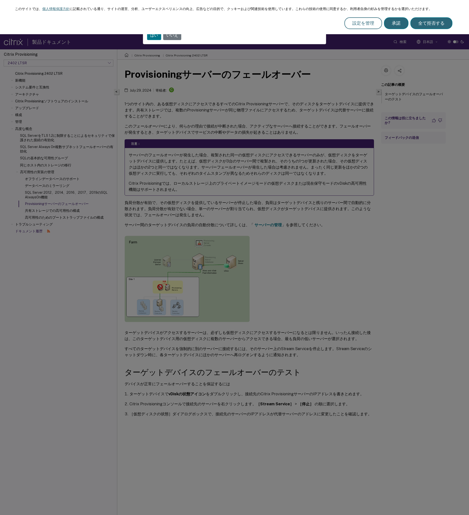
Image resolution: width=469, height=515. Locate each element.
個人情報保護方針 (56, 9)
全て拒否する (431, 23)
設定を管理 (363, 23)
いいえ (172, 35)
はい (154, 35)
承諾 (396, 23)
